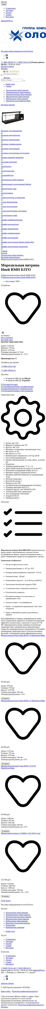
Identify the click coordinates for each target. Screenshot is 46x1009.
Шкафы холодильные (9, 238)
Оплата (9, 13)
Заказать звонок (7, 983)
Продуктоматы (7, 193)
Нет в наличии (7, 338)
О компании (11, 8)
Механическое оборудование (17, 97)
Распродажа (10, 925)
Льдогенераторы (7, 171)
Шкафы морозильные (9, 229)
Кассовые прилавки (9, 162)
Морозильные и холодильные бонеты (16, 184)
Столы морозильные (9, 202)
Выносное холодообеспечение (18, 101)
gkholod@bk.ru (7, 21)
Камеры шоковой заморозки (12, 158)
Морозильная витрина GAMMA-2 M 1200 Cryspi (20, 833)
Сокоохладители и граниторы (13, 198)
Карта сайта (5, 991)
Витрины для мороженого (11, 131)
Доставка (9, 10)
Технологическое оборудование (19, 94)
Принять (4, 1007)
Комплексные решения (15, 927)
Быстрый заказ (7, 340)
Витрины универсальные (11, 144)
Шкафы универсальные (10, 233)
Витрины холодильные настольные (15, 153)
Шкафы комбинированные (12, 220)
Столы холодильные (9, 206)
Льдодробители (7, 175)
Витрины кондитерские (10, 135)
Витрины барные (8, 105)
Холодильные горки (9, 215)
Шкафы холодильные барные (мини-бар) (17, 242)
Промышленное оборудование (18, 92)
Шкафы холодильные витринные (14, 247)
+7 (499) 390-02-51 (8, 62)
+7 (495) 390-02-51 (8, 370)
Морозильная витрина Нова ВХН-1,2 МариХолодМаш (23, 701)
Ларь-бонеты (6, 166)
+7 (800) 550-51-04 (23, 62)
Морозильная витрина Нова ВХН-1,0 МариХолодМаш (23, 635)
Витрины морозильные (10, 140)
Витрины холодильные (10, 149)
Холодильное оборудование (17, 90)
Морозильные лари (8, 189)
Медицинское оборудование (12, 180)
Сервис (9, 15)
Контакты (10, 17)
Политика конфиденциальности (25, 991)
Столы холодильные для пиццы (14, 211)
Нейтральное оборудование (17, 99)
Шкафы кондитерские (10, 224)
